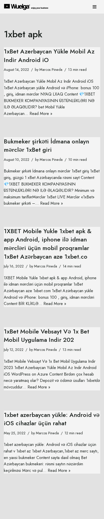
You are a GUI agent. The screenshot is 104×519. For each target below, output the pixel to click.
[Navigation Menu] (94, 7)
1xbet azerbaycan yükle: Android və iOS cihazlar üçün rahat (51, 419)
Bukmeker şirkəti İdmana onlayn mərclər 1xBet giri (46, 145)
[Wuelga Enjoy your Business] (27, 7)
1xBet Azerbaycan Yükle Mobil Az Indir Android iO (49, 55)
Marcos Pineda (50, 69)
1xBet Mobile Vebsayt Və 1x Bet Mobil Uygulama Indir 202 (46, 335)
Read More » (41, 113)
